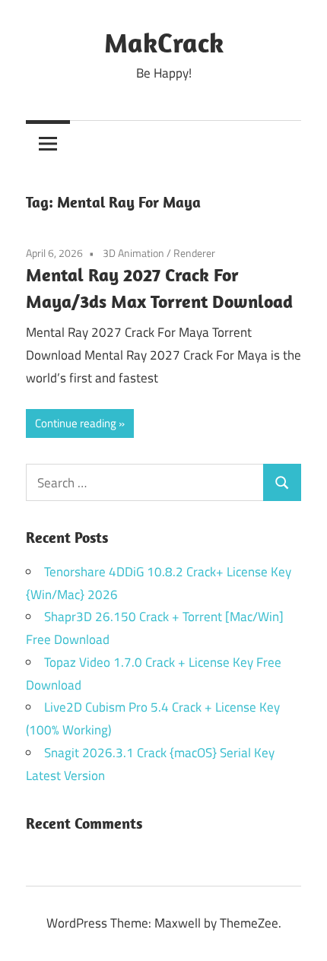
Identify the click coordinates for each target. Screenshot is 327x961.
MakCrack (164, 42)
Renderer (194, 253)
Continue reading (75, 423)
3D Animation (133, 253)
